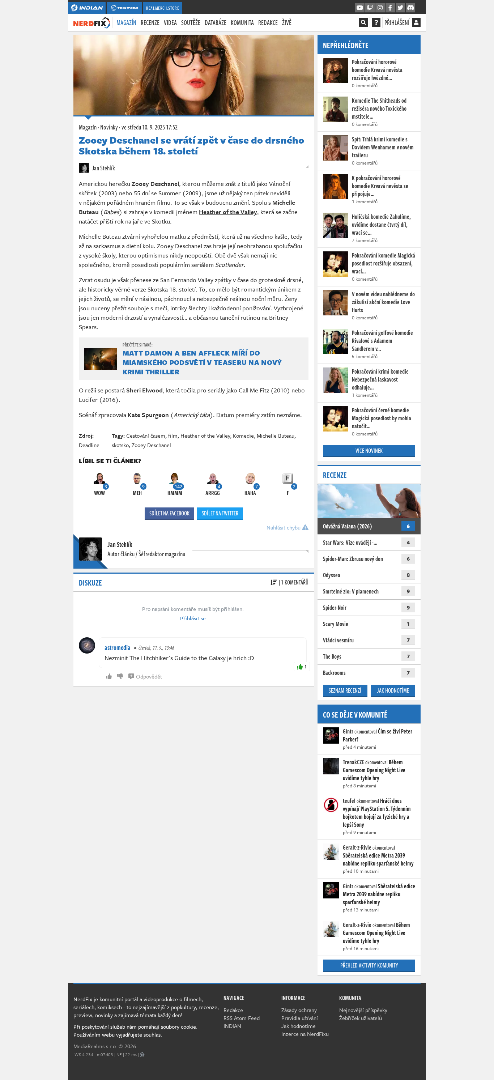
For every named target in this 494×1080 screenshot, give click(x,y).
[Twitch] (370, 8)
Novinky (109, 127)
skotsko (120, 445)
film (173, 435)
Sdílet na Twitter (220, 513)
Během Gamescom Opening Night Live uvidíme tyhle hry (374, 770)
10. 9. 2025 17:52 (150, 127)
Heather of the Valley (205, 435)
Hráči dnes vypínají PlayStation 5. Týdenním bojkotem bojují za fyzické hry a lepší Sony (377, 812)
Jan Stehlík (103, 168)
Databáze (215, 22)
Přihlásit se (193, 618)
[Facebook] (390, 8)
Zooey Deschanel (151, 445)
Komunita (242, 22)
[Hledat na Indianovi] (363, 22)
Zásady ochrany (299, 1009)
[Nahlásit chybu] (142, 1054)
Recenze (150, 22)
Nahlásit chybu (284, 527)
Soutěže (190, 22)
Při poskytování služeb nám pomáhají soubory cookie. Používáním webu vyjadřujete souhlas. (135, 1030)
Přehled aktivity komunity (369, 965)
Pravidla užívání (299, 1017)
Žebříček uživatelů (360, 1017)
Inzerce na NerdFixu (305, 1033)
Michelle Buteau (275, 435)
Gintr (348, 731)
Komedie (243, 435)
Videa (170, 22)
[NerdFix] (91, 22)
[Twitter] (400, 8)
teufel (349, 800)
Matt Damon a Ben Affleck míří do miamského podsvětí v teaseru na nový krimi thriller (202, 362)
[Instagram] (380, 8)
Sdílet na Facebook (169, 513)
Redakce (268, 22)
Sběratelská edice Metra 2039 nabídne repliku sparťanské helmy (378, 859)
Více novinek (369, 450)
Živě (286, 22)
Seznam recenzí (345, 690)
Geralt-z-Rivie (357, 847)
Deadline (89, 445)
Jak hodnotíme (393, 690)
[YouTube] (360, 8)
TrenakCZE (353, 762)
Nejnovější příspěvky (363, 1009)
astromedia (118, 647)
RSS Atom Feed (241, 1017)
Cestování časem (145, 435)
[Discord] (410, 8)
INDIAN (232, 1025)
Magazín (126, 22)
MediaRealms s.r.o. (95, 1046)
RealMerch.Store (162, 8)
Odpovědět (149, 676)
